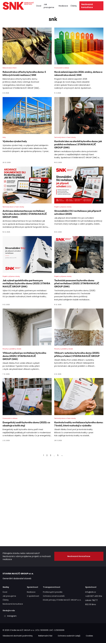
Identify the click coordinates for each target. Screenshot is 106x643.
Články (73, 5)
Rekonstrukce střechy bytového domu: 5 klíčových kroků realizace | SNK (24, 73)
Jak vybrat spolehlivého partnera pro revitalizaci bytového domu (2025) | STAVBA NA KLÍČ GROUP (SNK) (26, 283)
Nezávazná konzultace (87, 6)
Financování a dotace (61, 68)
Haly (4, 137)
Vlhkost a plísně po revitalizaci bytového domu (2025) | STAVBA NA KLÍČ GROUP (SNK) (24, 356)
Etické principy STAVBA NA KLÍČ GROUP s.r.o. (62, 600)
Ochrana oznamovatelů (54, 596)
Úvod (38, 5)
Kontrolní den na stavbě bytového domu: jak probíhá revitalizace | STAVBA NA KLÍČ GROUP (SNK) (78, 144)
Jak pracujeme (49, 6)
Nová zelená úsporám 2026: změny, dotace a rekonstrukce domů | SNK (78, 73)
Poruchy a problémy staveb (12, 349)
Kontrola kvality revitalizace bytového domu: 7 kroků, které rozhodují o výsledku (78, 424)
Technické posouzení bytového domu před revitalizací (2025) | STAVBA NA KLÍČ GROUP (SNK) (76, 283)
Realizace (63, 5)
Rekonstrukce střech (10, 68)
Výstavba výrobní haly (15, 141)
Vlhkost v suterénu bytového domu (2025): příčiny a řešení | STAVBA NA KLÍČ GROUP (77, 354)
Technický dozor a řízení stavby (65, 137)
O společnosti (33, 596)
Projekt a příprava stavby (62, 207)
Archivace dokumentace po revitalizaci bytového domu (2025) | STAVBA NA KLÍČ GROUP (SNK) (25, 214)
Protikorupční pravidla (52, 592)
